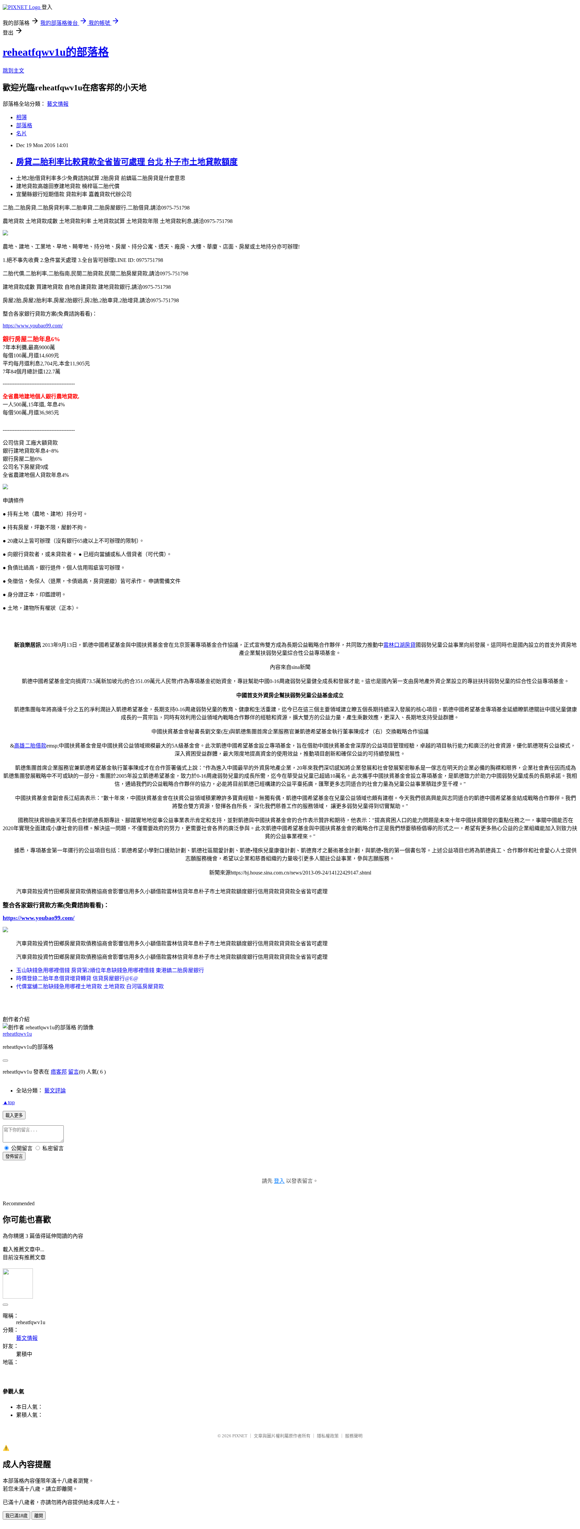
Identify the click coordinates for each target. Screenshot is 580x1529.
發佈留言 (14, 1156)
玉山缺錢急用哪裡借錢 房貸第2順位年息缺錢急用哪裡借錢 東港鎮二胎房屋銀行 (110, 970)
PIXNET (239, 1435)
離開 (38, 1515)
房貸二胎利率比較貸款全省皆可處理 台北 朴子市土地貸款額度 (127, 162)
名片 (21, 133)
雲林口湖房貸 (399, 645)
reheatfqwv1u (17, 1034)
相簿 (21, 117)
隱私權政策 (328, 1435)
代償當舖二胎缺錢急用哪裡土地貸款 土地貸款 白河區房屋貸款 (90, 986)
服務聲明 (353, 1435)
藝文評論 (55, 1090)
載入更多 (14, 1115)
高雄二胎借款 (30, 746)
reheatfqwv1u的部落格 (56, 52)
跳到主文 (13, 71)
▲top (9, 1102)
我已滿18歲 (16, 1515)
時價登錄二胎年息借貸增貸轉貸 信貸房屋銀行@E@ (77, 978)
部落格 (24, 125)
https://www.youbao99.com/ (33, 325)
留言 (73, 1072)
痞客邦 (59, 1072)
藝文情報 (57, 104)
